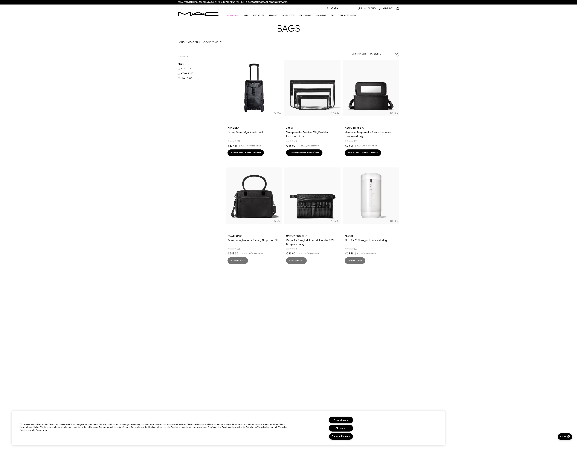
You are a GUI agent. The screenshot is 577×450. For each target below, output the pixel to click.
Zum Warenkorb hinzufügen (246, 153)
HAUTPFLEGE (288, 15)
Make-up (190, 42)
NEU (246, 15)
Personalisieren (341, 436)
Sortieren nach (359, 54)
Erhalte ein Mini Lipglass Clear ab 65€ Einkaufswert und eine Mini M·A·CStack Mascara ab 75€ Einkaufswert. (233, 2)
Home (181, 42)
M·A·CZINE (321, 15)
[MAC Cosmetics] (198, 14)
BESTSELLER (258, 15)
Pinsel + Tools (203, 42)
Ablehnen (341, 428)
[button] (564, 436)
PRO (333, 15)
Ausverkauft (238, 260)
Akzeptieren (341, 420)
